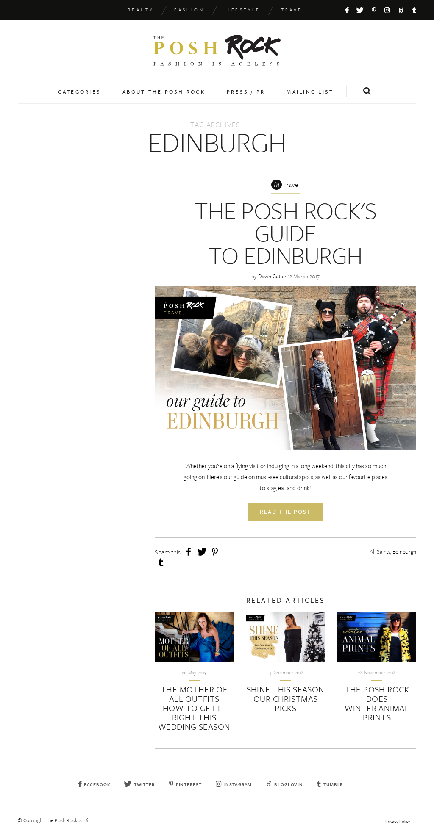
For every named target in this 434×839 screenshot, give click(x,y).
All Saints (380, 551)
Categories (79, 91)
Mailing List (310, 91)
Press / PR (246, 91)
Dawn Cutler (272, 276)
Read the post (285, 511)
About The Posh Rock (163, 91)
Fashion (189, 9)
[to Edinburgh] (285, 367)
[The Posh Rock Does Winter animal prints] (376, 637)
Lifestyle (243, 9)
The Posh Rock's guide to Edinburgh (285, 232)
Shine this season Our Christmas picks (286, 698)
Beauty (141, 9)
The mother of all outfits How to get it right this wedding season (194, 708)
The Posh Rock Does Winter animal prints (377, 703)
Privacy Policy (397, 821)
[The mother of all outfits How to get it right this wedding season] (194, 637)
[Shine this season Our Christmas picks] (285, 637)
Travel (293, 9)
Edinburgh (404, 551)
